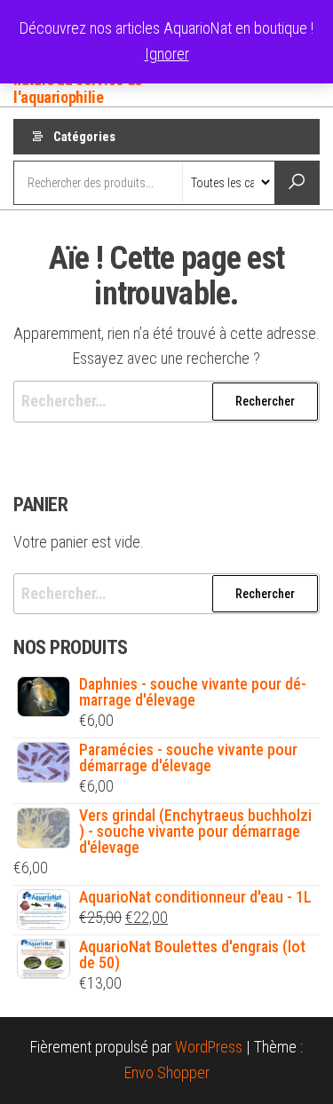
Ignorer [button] (167, 53)
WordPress (208, 1046)
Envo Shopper (167, 1072)
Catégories (84, 137)
